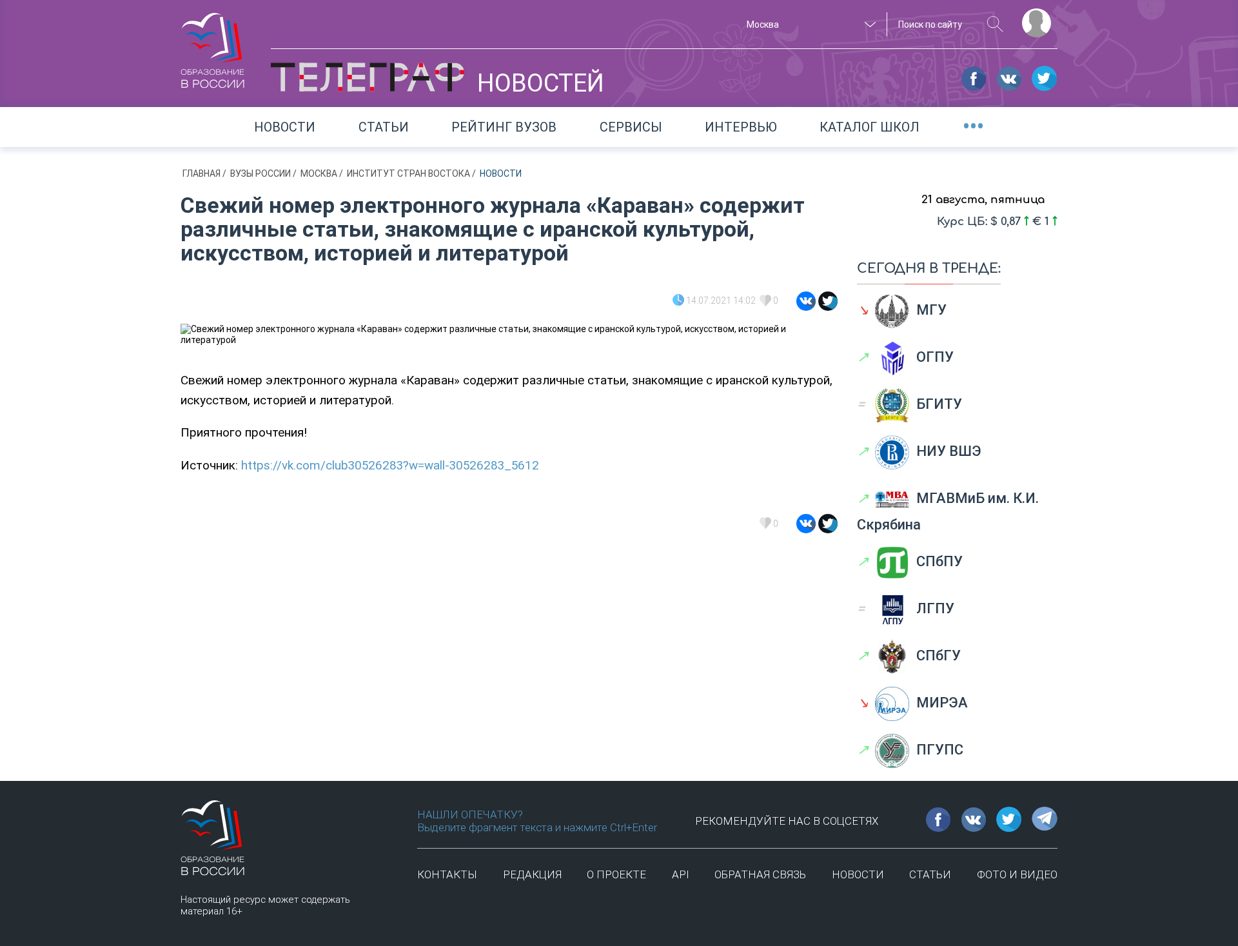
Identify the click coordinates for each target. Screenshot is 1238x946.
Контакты (447, 874)
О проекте (616, 874)
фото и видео (1017, 874)
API (680, 874)
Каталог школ (869, 127)
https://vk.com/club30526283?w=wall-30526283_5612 (390, 465)
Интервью (741, 127)
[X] (828, 301)
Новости (284, 127)
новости (858, 874)
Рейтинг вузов (503, 127)
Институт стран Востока (409, 173)
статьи (930, 874)
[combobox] (809, 24)
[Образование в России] (213, 44)
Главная (202, 173)
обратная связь (760, 874)
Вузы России (261, 173)
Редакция (532, 874)
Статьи (384, 127)
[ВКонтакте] (806, 301)
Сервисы (631, 127)
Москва (319, 173)
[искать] (995, 24)
